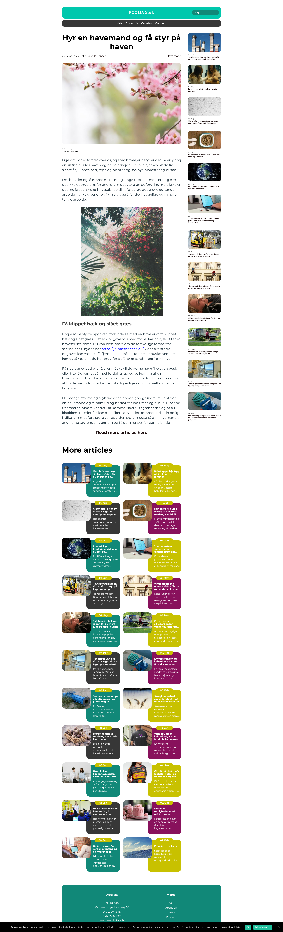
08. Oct (164, 802)
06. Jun (164, 540)
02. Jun (103, 577)
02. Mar (103, 690)
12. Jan (164, 727)
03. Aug (164, 465)
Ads (119, 23)
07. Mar (103, 652)
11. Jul (164, 502)
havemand (174, 56)
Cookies (146, 23)
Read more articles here (121, 432)
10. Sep (103, 840)
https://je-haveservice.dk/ (123, 349)
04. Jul (103, 540)
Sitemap (171, 921)
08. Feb (164, 690)
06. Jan (103, 765)
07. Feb (164, 840)
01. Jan (103, 802)
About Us (132, 23)
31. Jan (103, 727)
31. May (164, 577)
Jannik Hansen (97, 56)
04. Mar (164, 652)
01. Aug (103, 502)
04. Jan (164, 765)
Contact (160, 23)
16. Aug (103, 465)
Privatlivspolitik (263, 927)
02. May (164, 615)
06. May (103, 615)
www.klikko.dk (115, 920)
